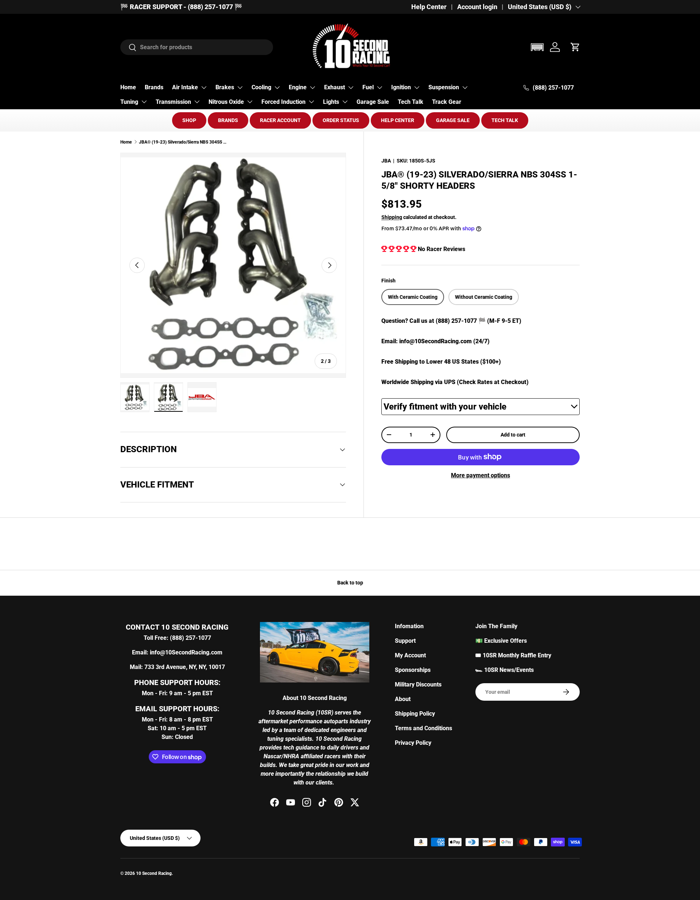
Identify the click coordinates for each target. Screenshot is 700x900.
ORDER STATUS (341, 120)
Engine (298, 87)
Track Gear (446, 101)
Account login (477, 7)
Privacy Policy (413, 742)
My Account (410, 655)
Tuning (129, 101)
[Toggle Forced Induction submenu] (311, 101)
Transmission (173, 101)
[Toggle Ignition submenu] (416, 87)
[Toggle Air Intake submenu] (203, 87)
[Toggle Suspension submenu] (464, 87)
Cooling (261, 87)
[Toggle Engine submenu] (312, 87)
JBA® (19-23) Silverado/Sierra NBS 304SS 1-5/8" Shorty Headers (182, 142)
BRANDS (228, 120)
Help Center (429, 7)
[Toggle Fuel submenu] (379, 87)
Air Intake (185, 87)
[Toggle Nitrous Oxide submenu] (249, 101)
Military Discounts (418, 684)
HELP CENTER (397, 120)
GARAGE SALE (453, 120)
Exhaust (334, 87)
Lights (331, 101)
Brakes (224, 87)
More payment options (480, 475)
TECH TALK (504, 120)
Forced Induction (283, 101)
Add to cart (513, 435)
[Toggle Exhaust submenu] (350, 87)
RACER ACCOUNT (280, 120)
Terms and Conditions (423, 728)
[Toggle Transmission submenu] (196, 101)
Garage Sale (373, 101)
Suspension (443, 87)
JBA (386, 161)
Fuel (368, 87)
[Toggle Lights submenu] (345, 101)
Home (128, 87)
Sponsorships (413, 669)
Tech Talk (410, 101)
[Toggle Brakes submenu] (240, 87)
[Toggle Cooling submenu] (277, 87)
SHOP (189, 120)
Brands (154, 87)
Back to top (350, 583)
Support (405, 640)
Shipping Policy (415, 713)
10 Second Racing (154, 873)
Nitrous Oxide (226, 101)
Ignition (401, 87)
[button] (537, 47)
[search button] (128, 47)
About (403, 699)
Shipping (391, 217)
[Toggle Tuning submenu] (144, 101)
